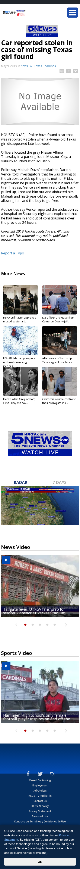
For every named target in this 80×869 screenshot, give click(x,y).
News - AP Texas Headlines (38, 66)
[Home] (28, 13)
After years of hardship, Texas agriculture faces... (58, 360)
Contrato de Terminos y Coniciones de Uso (40, 821)
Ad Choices (40, 790)
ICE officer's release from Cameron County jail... (58, 319)
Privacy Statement (40, 811)
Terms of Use (40, 816)
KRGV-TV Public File (40, 796)
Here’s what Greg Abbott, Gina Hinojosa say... (19, 401)
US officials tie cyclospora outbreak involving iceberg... (19, 362)
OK (40, 861)
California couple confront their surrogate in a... (59, 401)
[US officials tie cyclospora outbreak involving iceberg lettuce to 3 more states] (20, 340)
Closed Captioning (40, 780)
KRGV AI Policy (40, 806)
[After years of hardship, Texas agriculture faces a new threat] (59, 340)
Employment (40, 785)
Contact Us (40, 801)
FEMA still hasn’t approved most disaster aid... (19, 319)
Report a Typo (12, 253)
